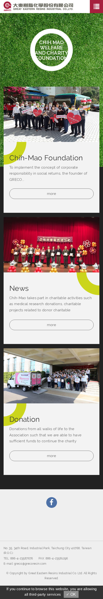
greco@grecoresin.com (30, 563)
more (51, 194)
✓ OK (71, 594)
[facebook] (51, 502)
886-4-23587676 (21, 558)
